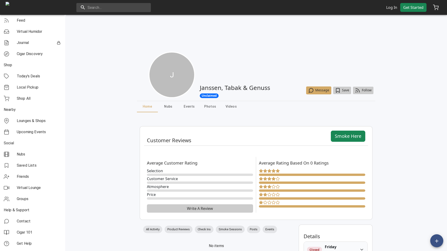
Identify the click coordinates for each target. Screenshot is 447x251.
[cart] (435, 7)
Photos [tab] (210, 106)
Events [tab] (189, 106)
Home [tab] (147, 106)
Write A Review (200, 208)
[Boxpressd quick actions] (436, 240)
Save (345, 90)
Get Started (413, 7)
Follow (367, 90)
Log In (391, 7)
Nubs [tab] (168, 106)
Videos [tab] (231, 106)
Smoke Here (348, 136)
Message (322, 90)
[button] (32, 20)
